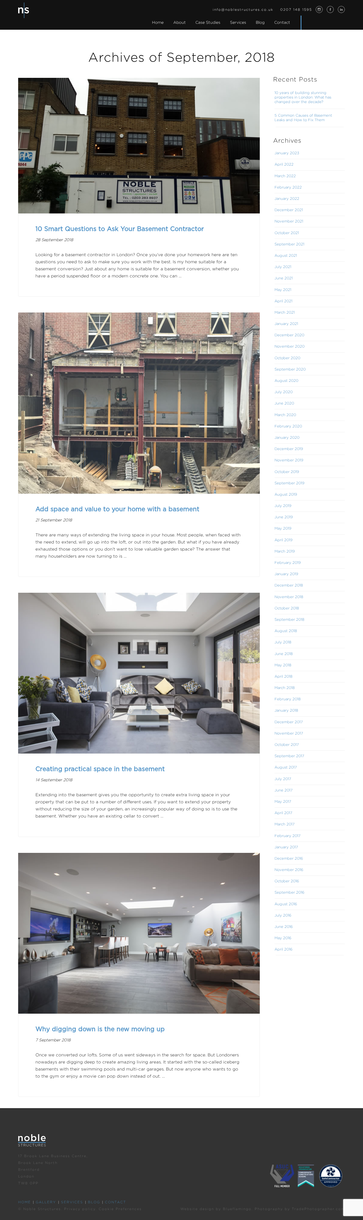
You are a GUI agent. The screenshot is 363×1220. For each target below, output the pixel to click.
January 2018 (286, 710)
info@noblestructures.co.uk (243, 9)
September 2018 (289, 619)
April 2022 (284, 164)
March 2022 (285, 176)
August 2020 (286, 380)
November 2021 (289, 221)
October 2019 (287, 472)
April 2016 (283, 949)
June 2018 (284, 654)
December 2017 (289, 722)
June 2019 (284, 517)
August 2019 (286, 494)
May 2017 (283, 801)
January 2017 (286, 847)
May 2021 (283, 290)
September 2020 (290, 369)
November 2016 (289, 870)
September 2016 (289, 892)
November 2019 (289, 460)
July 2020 (284, 392)
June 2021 (284, 278)
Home (24, 1202)
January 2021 (286, 324)
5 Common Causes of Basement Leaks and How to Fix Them (303, 118)
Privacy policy (80, 1209)
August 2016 (286, 904)
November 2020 (290, 346)
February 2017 (288, 836)
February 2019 (288, 562)
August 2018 (286, 631)
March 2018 (285, 688)
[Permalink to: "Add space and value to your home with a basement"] (139, 403)
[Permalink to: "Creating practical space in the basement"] (139, 673)
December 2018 (289, 585)
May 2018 (283, 665)
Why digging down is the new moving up (100, 1029)
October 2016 (287, 881)
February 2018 (288, 699)
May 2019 (283, 528)
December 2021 (289, 210)
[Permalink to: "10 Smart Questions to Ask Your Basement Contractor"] (139, 146)
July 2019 (283, 506)
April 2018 (283, 676)
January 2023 (287, 153)
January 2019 (286, 574)
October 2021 (287, 233)
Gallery (46, 1202)
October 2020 (287, 358)
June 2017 (284, 790)
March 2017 (285, 824)
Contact (115, 1202)
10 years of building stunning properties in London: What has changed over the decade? (303, 97)
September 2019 (289, 483)
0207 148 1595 (296, 9)
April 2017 (283, 813)
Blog (94, 1202)
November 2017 (289, 733)
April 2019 (283, 540)
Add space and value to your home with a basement (117, 509)
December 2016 (289, 858)
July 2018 (283, 642)
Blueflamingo (237, 1209)
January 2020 (287, 437)
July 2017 (283, 779)
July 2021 (283, 267)
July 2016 (283, 915)
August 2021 (286, 255)
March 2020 (285, 415)
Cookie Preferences (120, 1209)
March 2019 (285, 551)
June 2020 (284, 403)
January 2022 (287, 198)
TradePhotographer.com (318, 1209)
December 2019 (289, 449)
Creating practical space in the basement (100, 769)
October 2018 (287, 608)
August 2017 (286, 767)
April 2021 (283, 301)
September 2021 (289, 244)
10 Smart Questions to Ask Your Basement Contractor (119, 229)
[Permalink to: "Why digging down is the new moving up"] (139, 933)
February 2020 (288, 426)
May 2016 (283, 938)
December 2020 (289, 335)
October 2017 (287, 744)
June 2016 (284, 926)
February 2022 (288, 187)
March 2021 (285, 312)
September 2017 (289, 756)
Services (72, 1202)
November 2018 (289, 597)
